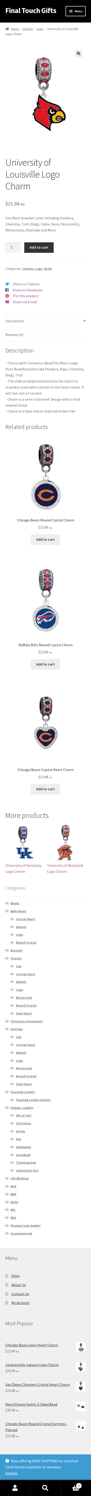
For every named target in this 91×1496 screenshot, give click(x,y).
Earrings (16, 1029)
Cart (70, 1484)
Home (15, 29)
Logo (39, 29)
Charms (27, 29)
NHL (13, 1218)
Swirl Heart (24, 1013)
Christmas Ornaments (26, 1021)
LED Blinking (19, 1178)
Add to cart (39, 247)
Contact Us (20, 1294)
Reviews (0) (14, 334)
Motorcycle (24, 997)
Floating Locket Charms (33, 1100)
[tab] (45, 321)
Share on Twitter (26, 284)
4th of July (24, 1115)
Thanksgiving (26, 1162)
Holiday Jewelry (21, 1108)
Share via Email (25, 302)
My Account (20, 1302)
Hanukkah (23, 1155)
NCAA (48, 269)
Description (14, 321)
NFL (13, 1210)
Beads (14, 903)
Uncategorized (21, 1233)
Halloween (23, 1147)
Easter (20, 1131)
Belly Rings (18, 911)
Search (45, 1488)
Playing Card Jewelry (25, 1225)
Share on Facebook (27, 290)
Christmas (23, 1123)
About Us (18, 1284)
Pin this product (25, 295)
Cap (18, 966)
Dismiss (11, 1473)
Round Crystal (26, 942)
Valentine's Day (27, 1170)
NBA (13, 1194)
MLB (13, 1186)
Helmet (21, 927)
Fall (18, 1139)
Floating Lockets (22, 1092)
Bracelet (16, 950)
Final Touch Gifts (30, 10)
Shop (15, 1275)
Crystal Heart (25, 919)
